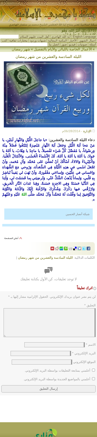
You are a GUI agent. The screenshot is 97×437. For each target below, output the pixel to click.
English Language (84, 36)
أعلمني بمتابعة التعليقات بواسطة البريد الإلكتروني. (57, 370)
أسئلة (92, 44)
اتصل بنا (54, 44)
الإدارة (87, 131)
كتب (4, 40)
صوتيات (82, 44)
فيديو (72, 44)
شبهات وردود (38, 40)
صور (64, 44)
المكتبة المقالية (57, 40)
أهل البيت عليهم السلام (34, 36)
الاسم (91, 344)
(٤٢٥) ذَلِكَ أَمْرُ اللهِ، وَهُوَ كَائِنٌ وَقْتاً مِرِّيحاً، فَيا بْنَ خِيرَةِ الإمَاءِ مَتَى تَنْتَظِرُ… (78, 34)
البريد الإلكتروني (84, 353)
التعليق (90, 305)
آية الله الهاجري (61, 36)
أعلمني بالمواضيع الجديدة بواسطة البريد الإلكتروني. (56, 379)
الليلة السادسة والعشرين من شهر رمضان (45, 257)
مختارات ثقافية (18, 40)
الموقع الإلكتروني (84, 362)
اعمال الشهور (87, 40)
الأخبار (73, 40)
